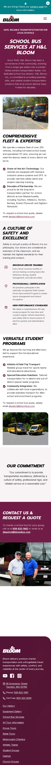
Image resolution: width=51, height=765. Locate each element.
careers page (37, 6)
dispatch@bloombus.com (22, 216)
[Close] (48, 3)
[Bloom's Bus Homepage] (11, 649)
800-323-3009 (23, 698)
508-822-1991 (21, 692)
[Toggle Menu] (45, 18)
